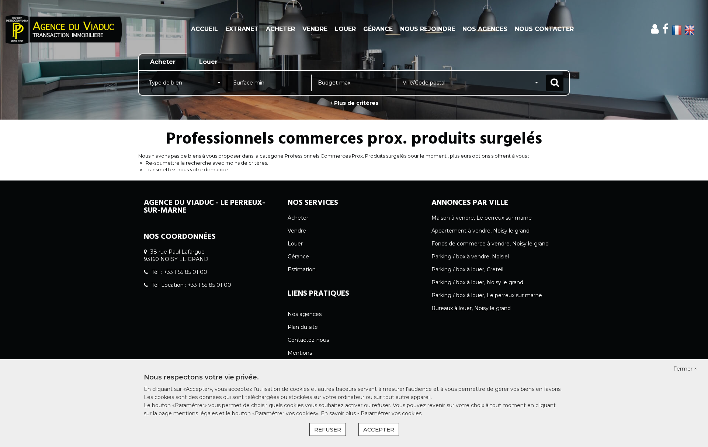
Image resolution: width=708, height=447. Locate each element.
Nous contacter (544, 28)
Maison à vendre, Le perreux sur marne (481, 217)
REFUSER (327, 429)
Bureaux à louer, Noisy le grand (471, 308)
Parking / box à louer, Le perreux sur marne (486, 295)
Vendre (314, 28)
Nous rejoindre (427, 28)
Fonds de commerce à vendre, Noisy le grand (490, 243)
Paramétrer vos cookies (391, 413)
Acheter (280, 28)
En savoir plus (339, 413)
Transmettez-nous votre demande (187, 169)
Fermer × (685, 368)
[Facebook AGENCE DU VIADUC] (665, 29)
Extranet (241, 28)
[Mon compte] (655, 29)
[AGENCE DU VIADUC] (64, 29)
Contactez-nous (308, 340)
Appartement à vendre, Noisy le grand (480, 230)
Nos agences (484, 28)
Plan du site (303, 327)
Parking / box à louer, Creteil (467, 269)
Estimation (302, 269)
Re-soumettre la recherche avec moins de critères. (207, 163)
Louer (345, 28)
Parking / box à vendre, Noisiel (470, 256)
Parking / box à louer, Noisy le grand (477, 282)
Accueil (204, 28)
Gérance (378, 28)
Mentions (300, 353)
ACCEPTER (378, 429)
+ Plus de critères (354, 103)
